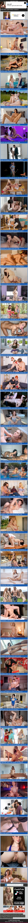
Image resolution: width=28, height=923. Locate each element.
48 (21, 884)
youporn (15, 915)
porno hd (21, 914)
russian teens (22, 916)
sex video (2, 914)
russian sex (16, 914)
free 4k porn (7, 914)
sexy (24, 915)
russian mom (10, 918)
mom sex (12, 914)
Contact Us (20, 921)
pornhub (17, 916)
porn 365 (2, 916)
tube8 (6, 918)
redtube (7, 915)
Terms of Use (8, 921)
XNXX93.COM (14, 1)
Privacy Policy (14, 921)
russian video (20, 915)
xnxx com (2, 918)
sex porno (11, 915)
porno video (6, 916)
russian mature (12, 916)
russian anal (2, 915)
